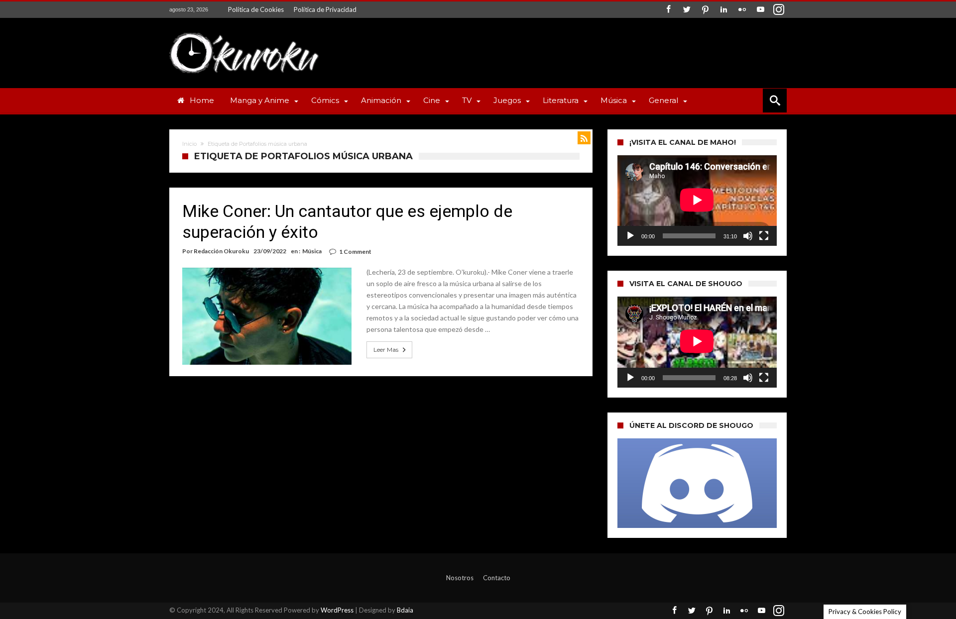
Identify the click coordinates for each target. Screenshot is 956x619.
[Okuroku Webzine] (244, 32)
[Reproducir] (630, 236)
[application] (697, 200)
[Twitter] (687, 9)
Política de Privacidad (325, 9)
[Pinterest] (705, 9)
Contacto (496, 578)
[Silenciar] (748, 236)
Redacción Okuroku (221, 251)
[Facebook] (668, 9)
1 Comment (355, 251)
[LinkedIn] (723, 9)
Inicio (189, 143)
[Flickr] (742, 9)
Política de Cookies (256, 9)
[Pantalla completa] (764, 236)
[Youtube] (760, 9)
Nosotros (460, 578)
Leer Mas (385, 349)
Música (312, 251)
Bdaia (405, 610)
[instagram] (779, 9)
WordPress (337, 610)
